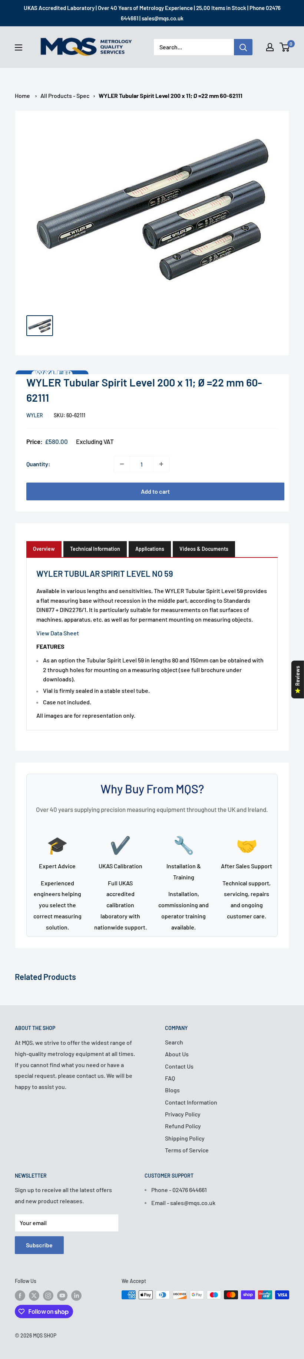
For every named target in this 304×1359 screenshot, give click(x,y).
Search (174, 1042)
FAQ (170, 1078)
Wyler (34, 415)
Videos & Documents (203, 549)
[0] (285, 47)
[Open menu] (18, 47)
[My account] (270, 47)
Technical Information (95, 549)
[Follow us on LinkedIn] (76, 1295)
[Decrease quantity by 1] (122, 464)
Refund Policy (183, 1125)
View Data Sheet (57, 632)
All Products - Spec (64, 95)
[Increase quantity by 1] (161, 464)
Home (22, 95)
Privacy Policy (183, 1114)
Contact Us (179, 1066)
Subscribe (39, 1244)
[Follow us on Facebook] (20, 1295)
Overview (44, 549)
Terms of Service (187, 1150)
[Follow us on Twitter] (34, 1295)
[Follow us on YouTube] (62, 1295)
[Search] (243, 47)
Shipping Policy (185, 1138)
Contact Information (191, 1102)
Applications (149, 549)
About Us (177, 1053)
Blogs (172, 1089)
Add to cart (155, 491)
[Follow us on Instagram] (48, 1295)
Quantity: (38, 463)
